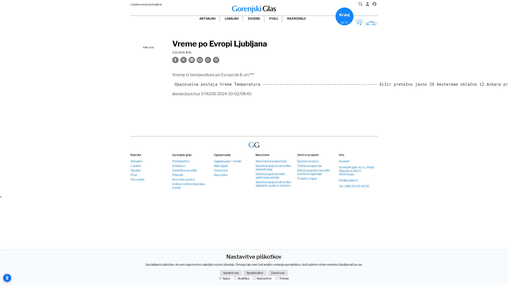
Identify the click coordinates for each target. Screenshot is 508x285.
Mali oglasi (221, 165)
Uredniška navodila (184, 170)
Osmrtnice (221, 170)
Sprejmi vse (231, 273)
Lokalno (232, 18)
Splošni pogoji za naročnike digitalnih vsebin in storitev (273, 183)
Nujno (226, 278)
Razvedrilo (296, 18)
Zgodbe (254, 18)
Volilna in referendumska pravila (188, 185)
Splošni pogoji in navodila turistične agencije (313, 172)
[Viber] (216, 60)
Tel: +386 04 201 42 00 (354, 186)
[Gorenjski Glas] (254, 145)
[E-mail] (200, 60)
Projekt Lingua (307, 178)
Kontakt (344, 161)
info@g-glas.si (348, 180)
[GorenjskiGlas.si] (254, 9)
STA (151, 47)
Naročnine (221, 175)
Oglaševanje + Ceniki (227, 161)
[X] (183, 60)
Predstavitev (181, 161)
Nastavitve (264, 278)
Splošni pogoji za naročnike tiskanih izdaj (273, 167)
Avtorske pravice (183, 179)
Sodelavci (178, 165)
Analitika (243, 278)
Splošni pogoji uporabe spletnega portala (270, 175)
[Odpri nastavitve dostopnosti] (7, 278)
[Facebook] (374, 5)
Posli (273, 18)
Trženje (284, 278)
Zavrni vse (278, 273)
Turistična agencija (309, 165)
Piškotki (177, 175)
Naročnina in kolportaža (271, 161)
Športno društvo (308, 161)
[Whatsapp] (208, 60)
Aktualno (207, 18)
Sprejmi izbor (254, 273)
